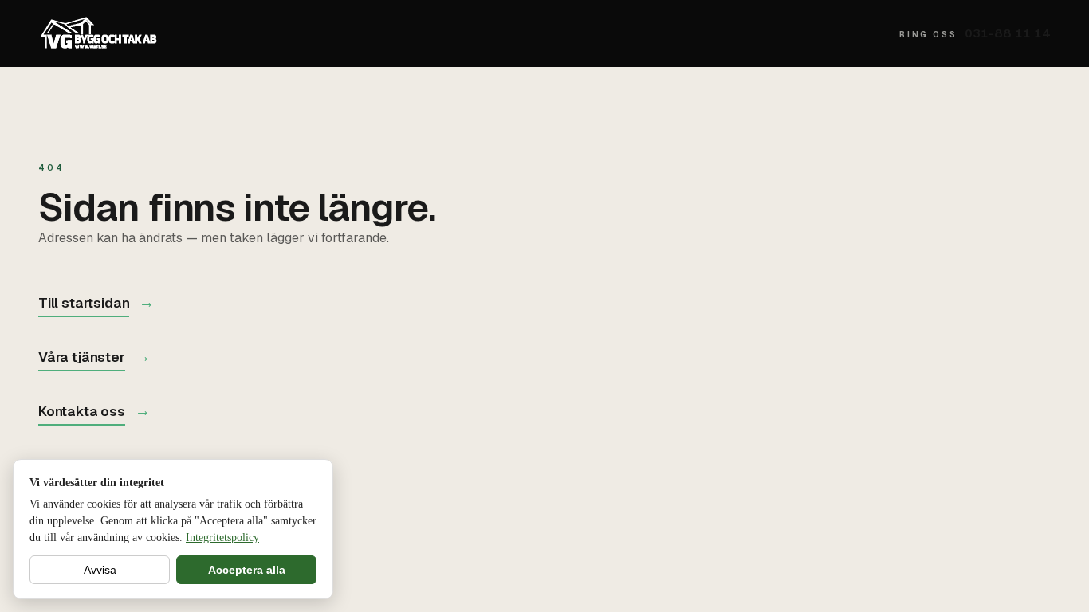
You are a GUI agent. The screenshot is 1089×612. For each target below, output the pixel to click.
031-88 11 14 (975, 33)
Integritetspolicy (222, 537)
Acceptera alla (246, 569)
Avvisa (100, 569)
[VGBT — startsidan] (98, 33)
